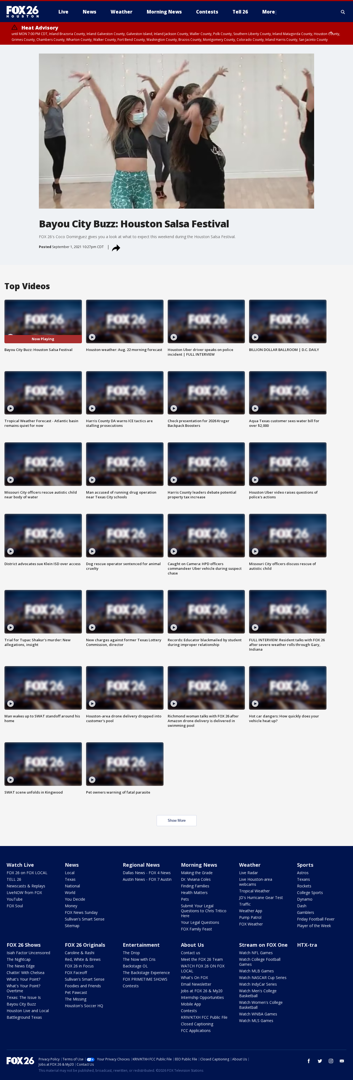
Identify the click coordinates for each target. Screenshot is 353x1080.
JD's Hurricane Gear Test (261, 897)
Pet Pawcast (76, 992)
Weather (250, 864)
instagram (331, 1061)
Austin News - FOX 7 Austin (147, 879)
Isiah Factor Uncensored (28, 952)
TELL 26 (14, 879)
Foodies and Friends (83, 985)
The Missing (75, 999)
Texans (303, 879)
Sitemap (72, 925)
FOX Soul (15, 905)
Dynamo (304, 899)
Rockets (304, 886)
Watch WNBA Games (258, 1014)
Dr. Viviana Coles (196, 879)
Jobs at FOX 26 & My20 (202, 990)
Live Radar (248, 872)
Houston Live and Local (28, 1010)
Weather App (250, 910)
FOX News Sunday (81, 912)
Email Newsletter (196, 984)
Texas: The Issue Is (24, 997)
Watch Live (20, 864)
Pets (185, 899)
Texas (70, 879)
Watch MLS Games (256, 1020)
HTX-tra (307, 944)
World (70, 892)
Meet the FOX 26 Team (202, 959)
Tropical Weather (254, 890)
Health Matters (194, 892)
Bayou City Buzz (21, 1004)
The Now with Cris (139, 959)
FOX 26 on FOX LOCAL (27, 872)
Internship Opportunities (202, 997)
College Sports (310, 892)
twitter (319, 1061)
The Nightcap (19, 959)
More (268, 12)
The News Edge (21, 966)
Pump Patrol (250, 917)
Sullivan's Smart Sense (85, 919)
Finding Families (195, 886)
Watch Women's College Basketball (261, 1005)
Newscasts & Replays (26, 886)
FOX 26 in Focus (79, 966)
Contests (131, 985)
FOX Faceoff (76, 972)
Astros (303, 872)
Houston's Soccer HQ (84, 1005)
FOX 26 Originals (85, 944)
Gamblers (305, 912)
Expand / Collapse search (343, 12)
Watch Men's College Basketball (258, 993)
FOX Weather (251, 924)
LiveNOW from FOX (24, 892)
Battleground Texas (24, 1017)
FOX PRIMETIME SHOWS (145, 979)
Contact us (190, 952)
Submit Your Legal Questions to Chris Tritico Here (203, 910)
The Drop (131, 952)
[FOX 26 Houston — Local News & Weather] (25, 11)
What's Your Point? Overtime (23, 988)
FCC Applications (196, 1030)
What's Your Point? (23, 979)
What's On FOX (194, 977)
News (72, 864)
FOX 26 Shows (24, 944)
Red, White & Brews (83, 959)
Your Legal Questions (200, 922)
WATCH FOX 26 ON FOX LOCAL (202, 968)
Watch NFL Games (256, 952)
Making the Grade (197, 872)
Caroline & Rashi (79, 952)
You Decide (75, 899)
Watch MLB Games (256, 970)
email (342, 1061)
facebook (308, 1061)
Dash (301, 905)
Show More (177, 820)
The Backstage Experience (146, 972)
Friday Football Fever (316, 919)
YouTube (15, 899)
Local (69, 872)
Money (71, 905)
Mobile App (191, 1004)
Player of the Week (314, 925)
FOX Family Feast (196, 929)
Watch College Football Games (259, 962)
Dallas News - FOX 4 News (147, 872)
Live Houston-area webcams (255, 882)
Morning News (199, 864)
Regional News (141, 864)
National (72, 886)
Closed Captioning (197, 1023)
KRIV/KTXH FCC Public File (204, 1017)
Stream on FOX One (263, 944)
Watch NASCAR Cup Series (263, 977)
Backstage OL (135, 966)
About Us (192, 944)
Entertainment (141, 944)
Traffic (245, 904)
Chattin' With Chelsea (25, 972)
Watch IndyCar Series (258, 984)
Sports (305, 864)
